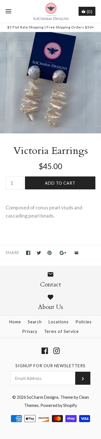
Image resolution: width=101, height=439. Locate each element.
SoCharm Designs (43, 397)
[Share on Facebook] (28, 253)
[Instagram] (56, 351)
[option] (50, 82)
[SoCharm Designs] (51, 11)
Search (35, 321)
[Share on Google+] (63, 253)
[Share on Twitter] (39, 253)
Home (15, 321)
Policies (83, 321)
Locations (59, 321)
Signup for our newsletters (50, 365)
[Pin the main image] (49, 253)
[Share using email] (76, 253)
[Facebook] (45, 351)
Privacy (29, 331)
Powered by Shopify (58, 405)
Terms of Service (61, 331)
